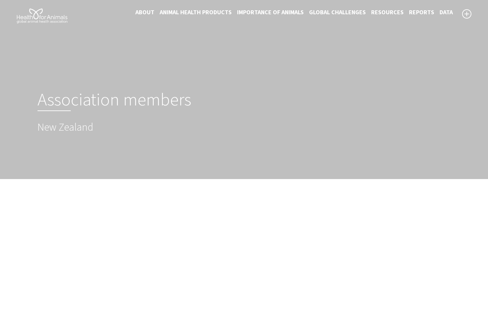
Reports (421, 12)
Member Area (265, 293)
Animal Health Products (196, 12)
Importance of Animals (270, 12)
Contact (259, 278)
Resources (387, 12)
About (144, 12)
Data (446, 12)
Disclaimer (262, 262)
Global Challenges (337, 12)
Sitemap (259, 270)
